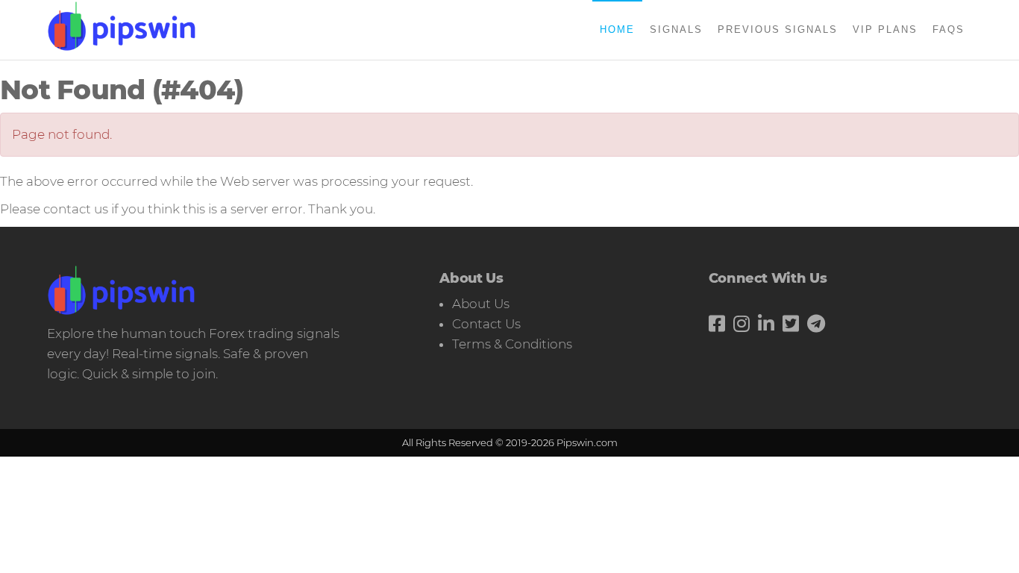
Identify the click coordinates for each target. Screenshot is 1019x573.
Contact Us (486, 323)
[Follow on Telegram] (816, 324)
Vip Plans (885, 29)
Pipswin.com (587, 442)
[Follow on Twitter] (791, 324)
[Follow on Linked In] (766, 324)
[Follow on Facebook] (717, 324)
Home (617, 29)
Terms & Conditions (512, 343)
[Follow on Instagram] (741, 324)
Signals (676, 29)
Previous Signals (778, 29)
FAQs (948, 29)
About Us (481, 303)
